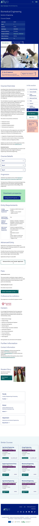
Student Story (33, 110)
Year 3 (3, 170)
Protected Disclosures (27, 518)
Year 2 (3, 165)
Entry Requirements (33, 95)
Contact (20, 506)
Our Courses (6, 5)
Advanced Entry (33, 98)
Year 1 (3, 160)
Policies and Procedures (31, 506)
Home (2, 5)
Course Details (33, 91)
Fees (31, 101)
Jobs (24, 506)
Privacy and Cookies (33, 517)
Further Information (32, 106)
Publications (33, 508)
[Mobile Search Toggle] (32, 2)
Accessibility (27, 517)
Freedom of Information (18, 518)
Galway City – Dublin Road (18, 33)
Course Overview (33, 89)
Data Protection (11, 518)
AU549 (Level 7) (18, 144)
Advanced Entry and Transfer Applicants (13, 261)
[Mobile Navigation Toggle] (36, 2)
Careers (31, 103)
